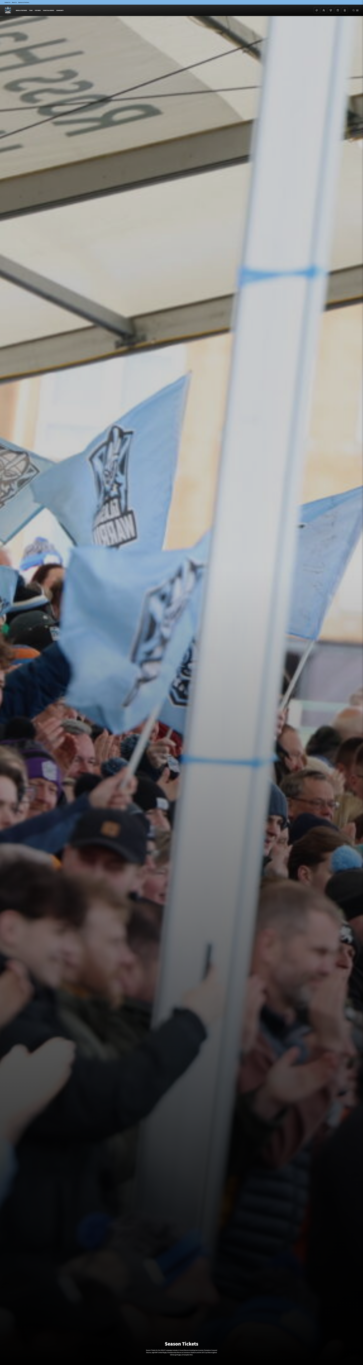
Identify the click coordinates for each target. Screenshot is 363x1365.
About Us (14, 2)
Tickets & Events (48, 10)
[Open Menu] (357, 10)
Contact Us (7, 2)
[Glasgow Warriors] (8, 10)
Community (60, 10)
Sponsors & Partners (23, 2)
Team (31, 10)
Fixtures (38, 10)
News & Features (21, 10)
